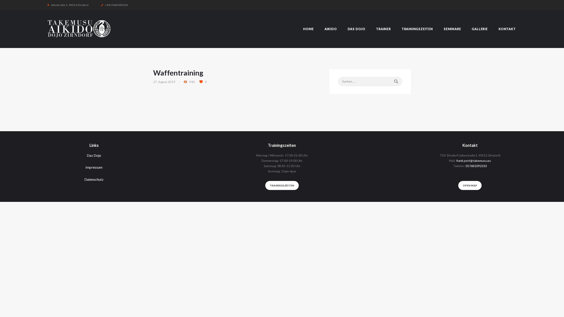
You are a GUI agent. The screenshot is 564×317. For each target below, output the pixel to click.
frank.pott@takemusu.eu (473, 160)
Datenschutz (94, 179)
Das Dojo (94, 155)
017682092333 (476, 166)
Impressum (93, 167)
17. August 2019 (164, 82)
